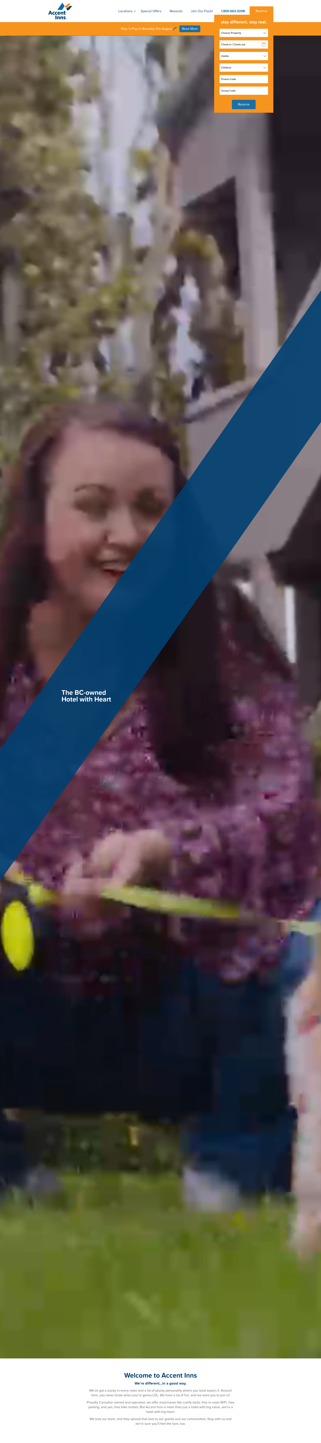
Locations (125, 11)
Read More (190, 29)
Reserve (261, 11)
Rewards (176, 11)
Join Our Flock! (202, 11)
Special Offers (151, 11)
